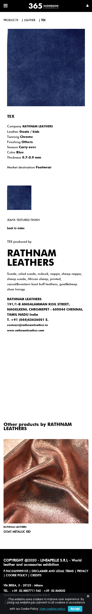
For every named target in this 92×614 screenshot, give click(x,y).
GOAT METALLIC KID (17, 532)
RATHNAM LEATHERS (37, 126)
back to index (15, 228)
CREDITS (36, 575)
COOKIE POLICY (16, 575)
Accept (75, 608)
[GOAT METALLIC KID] (46, 481)
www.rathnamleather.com (25, 330)
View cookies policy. (52, 608)
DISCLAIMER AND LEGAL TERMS (53, 571)
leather (29, 20)
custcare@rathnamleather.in (27, 325)
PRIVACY (82, 571)
